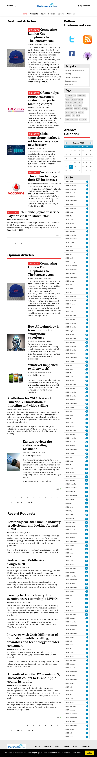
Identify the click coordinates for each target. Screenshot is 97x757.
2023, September (71, 200)
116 (87, 526)
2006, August (70, 729)
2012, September (71, 449)
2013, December (71, 392)
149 (86, 583)
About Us (71, 14)
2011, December (71, 484)
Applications (69, 85)
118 (87, 530)
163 (86, 610)
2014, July (69, 365)
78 (87, 384)
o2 (79, 112)
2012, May (69, 465)
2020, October (70, 273)
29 (87, 618)
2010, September (71, 541)
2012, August (70, 453)
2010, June (69, 553)
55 (87, 377)
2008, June (69, 645)
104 (86, 564)
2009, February (71, 614)
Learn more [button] (76, 753)
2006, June (69, 737)
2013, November (71, 396)
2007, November (71, 672)
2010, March (70, 564)
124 (86, 503)
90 (87, 499)
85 (87, 388)
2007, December (71, 668)
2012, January (70, 480)
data (76, 119)
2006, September (71, 725)
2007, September (71, 679)
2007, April (69, 698)
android (80, 99)
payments (69, 102)
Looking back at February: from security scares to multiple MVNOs (32, 596)
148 (86, 587)
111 (87, 545)
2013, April (69, 423)
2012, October (70, 446)
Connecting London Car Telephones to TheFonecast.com (42, 35)
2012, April (69, 469)
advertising (69, 119)
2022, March (70, 223)
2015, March (70, 334)
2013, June (69, 415)
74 (87, 423)
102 (86, 446)
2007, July (69, 687)
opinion (69, 95)
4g (82, 112)
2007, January (70, 710)
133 (86, 465)
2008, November (71, 626)
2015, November (71, 327)
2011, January (70, 526)
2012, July (69, 457)
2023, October (70, 197)
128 (86, 553)
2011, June (69, 507)
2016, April (69, 312)
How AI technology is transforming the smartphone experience (43, 332)
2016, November (71, 300)
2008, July (69, 641)
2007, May (69, 695)
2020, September (71, 277)
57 (87, 407)
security (84, 109)
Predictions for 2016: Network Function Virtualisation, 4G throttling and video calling (29, 401)
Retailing (68, 74)
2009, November (71, 580)
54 (87, 354)
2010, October (70, 538)
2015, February (71, 338)
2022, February (71, 227)
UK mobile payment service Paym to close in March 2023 (33, 214)
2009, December (71, 576)
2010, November (71, 534)
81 (87, 438)
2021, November (71, 239)
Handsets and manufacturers (74, 70)
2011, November (71, 488)
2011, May (69, 511)
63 (87, 380)
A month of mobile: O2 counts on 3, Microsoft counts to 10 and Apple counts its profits (33, 677)
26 (87, 342)
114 (87, 557)
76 (87, 403)
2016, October (70, 304)
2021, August (70, 243)
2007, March (70, 702)
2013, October (70, 400)
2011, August (70, 499)
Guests (61, 14)
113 (87, 476)
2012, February (71, 476)
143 (86, 572)
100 (86, 469)
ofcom (85, 119)
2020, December (71, 266)
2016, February (71, 315)
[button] (12, 6)
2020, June (69, 289)
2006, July (69, 733)
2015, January (70, 342)
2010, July (69, 549)
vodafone (77, 109)
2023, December (71, 189)
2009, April (69, 606)
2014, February (71, 384)
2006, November (71, 718)
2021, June (69, 250)
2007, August (70, 683)
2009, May (69, 603)
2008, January (70, 664)
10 (11, 502)
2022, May (69, 216)
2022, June (69, 212)
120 (86, 507)
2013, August (70, 407)
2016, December (71, 296)
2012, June (69, 461)
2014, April (69, 377)
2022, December (71, 208)
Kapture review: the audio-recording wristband (37, 445)
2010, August (70, 545)
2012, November (71, 442)
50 (87, 369)
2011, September (71, 495)
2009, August (70, 591)
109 (86, 488)
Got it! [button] (89, 753)
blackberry (69, 109)
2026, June (69, 181)
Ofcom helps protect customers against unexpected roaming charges (43, 98)
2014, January (70, 388)
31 (87, 361)
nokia (75, 102)
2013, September (71, 403)
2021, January (70, 262)
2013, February (71, 430)
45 (87, 350)
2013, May (69, 419)
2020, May (69, 292)
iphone (68, 116)
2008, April (69, 652)
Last (29, 502)
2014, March (70, 380)
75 (87, 411)
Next (18, 502)
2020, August (70, 281)
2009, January (70, 618)
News (43, 14)
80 (87, 461)
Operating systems (71, 81)
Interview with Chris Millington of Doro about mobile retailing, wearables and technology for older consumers (33, 640)
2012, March (70, 472)
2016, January (70, 319)
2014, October (70, 354)
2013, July (69, 411)
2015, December (71, 323)
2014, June (69, 369)
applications (81, 95)
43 (87, 365)
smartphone (77, 105)
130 (86, 492)
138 (86, 522)
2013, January (70, 434)
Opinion (51, 14)
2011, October (70, 492)
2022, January (70, 231)
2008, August (70, 637)
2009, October (70, 583)
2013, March (70, 426)
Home (24, 14)
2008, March (70, 656)
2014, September (71, 358)
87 (87, 442)
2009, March (70, 610)
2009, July (69, 595)
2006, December (71, 714)
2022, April (69, 220)
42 (87, 358)
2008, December (71, 622)
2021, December (71, 235)
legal (67, 112)
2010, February (71, 568)
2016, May (69, 308)
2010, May (69, 557)
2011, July (69, 503)
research (74, 99)
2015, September (71, 331)
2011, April (69, 515)
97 (87, 430)
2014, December (71, 346)
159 (86, 595)
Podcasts (33, 14)
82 (87, 515)
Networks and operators (37, 183)
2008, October (70, 629)
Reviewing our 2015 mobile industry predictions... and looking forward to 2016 (34, 525)
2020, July (69, 285)
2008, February (71, 660)
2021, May (69, 254)
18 (87, 338)
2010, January (70, 572)
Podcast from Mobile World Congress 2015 (27, 562)
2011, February (71, 522)
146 (86, 580)
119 (87, 495)
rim (80, 119)
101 (86, 518)
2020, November (71, 269)
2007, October (70, 675)
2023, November (71, 193)
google (81, 102)
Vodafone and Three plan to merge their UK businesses (44, 175)
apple (67, 99)
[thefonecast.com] (47, 5)
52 (87, 373)
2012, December (71, 438)
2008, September (71, 633)
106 (86, 484)
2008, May (69, 649)
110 (87, 472)
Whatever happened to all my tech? (43, 366)
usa (73, 116)
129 (86, 480)
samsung (69, 105)
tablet (78, 116)
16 (87, 334)
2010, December (71, 530)
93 (87, 591)
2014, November (71, 350)
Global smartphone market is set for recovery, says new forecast (44, 139)
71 (87, 400)
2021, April (69, 258)
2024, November (71, 185)
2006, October (70, 721)
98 (87, 449)
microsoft (74, 112)
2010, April (69, 560)
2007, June (69, 691)
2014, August (70, 361)
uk (75, 95)
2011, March (70, 518)
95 (87, 434)
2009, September (71, 587)
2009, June (69, 599)
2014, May (69, 373)
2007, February (71, 706)
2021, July (69, 246)
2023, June (69, 204)
